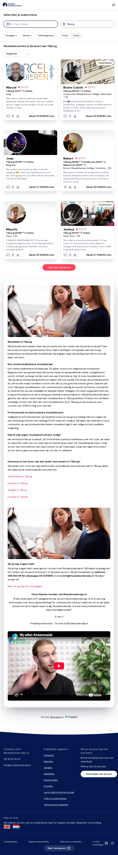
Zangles (48, 767)
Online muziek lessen (55, 798)
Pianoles (48, 761)
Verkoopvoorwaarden (56, 804)
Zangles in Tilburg (17, 490)
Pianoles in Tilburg (18, 483)
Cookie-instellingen (98, 843)
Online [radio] (76, 35)
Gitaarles (49, 755)
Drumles (48, 786)
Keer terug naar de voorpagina (25, 586)
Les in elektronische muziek (59, 792)
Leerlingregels (10, 841)
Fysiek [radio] (65, 35)
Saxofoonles (51, 780)
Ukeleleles (49, 773)
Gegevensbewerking (38, 841)
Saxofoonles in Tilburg (20, 476)
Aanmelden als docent (99, 774)
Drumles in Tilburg (18, 496)
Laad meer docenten (59, 267)
